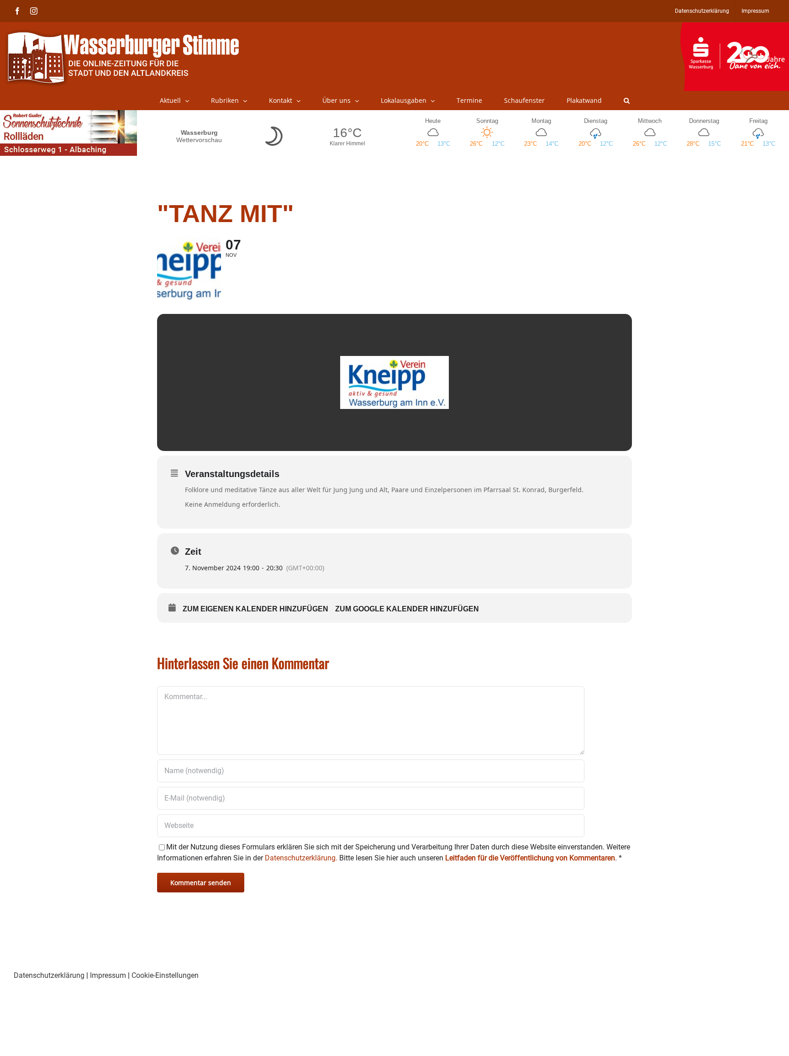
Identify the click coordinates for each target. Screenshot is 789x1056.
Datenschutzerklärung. (301, 858)
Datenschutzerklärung (49, 975)
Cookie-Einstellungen (165, 975)
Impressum (108, 975)
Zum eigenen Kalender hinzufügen (255, 609)
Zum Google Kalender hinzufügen (407, 609)
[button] (627, 100)
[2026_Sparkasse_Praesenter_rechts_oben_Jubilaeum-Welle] (734, 26)
